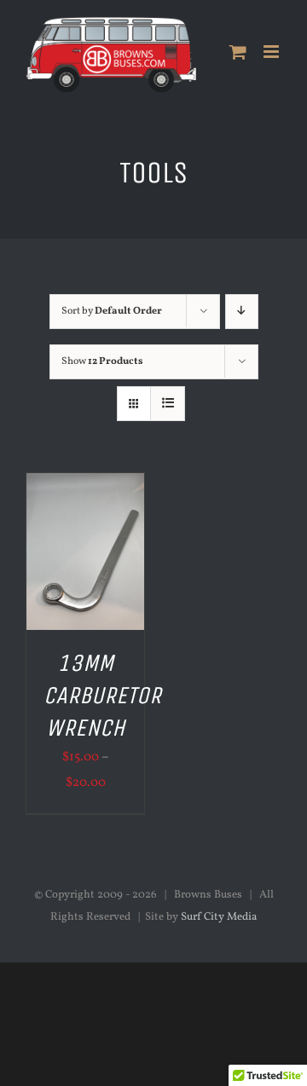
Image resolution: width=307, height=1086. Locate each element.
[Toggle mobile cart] (237, 52)
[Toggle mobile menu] (272, 52)
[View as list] (167, 403)
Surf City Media (219, 917)
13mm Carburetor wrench (102, 695)
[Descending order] (241, 311)
